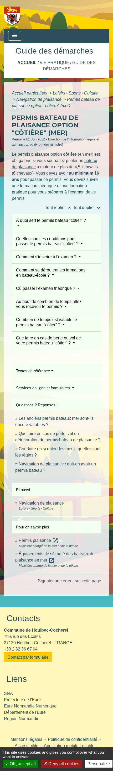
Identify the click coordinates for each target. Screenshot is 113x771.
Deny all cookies (63, 764)
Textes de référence (33, 371)
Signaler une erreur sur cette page (69, 581)
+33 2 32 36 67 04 (21, 649)
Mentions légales (26, 739)
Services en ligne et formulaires (43, 388)
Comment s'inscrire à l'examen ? (47, 257)
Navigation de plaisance (39, 99)
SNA (8, 693)
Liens (17, 679)
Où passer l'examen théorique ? (46, 288)
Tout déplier (87, 207)
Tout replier (58, 207)
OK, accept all (22, 764)
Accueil (27, 62)
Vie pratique (54, 62)
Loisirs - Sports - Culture (75, 93)
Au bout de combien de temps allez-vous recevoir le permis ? (49, 304)
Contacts (23, 618)
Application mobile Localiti (68, 745)
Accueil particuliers (30, 93)
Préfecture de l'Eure (22, 699)
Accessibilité (26, 745)
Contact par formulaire (28, 657)
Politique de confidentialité (72, 739)
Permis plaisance (38, 540)
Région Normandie (21, 718)
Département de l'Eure (25, 712)
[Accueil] (12, 14)
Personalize (99, 764)
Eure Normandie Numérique (30, 706)
